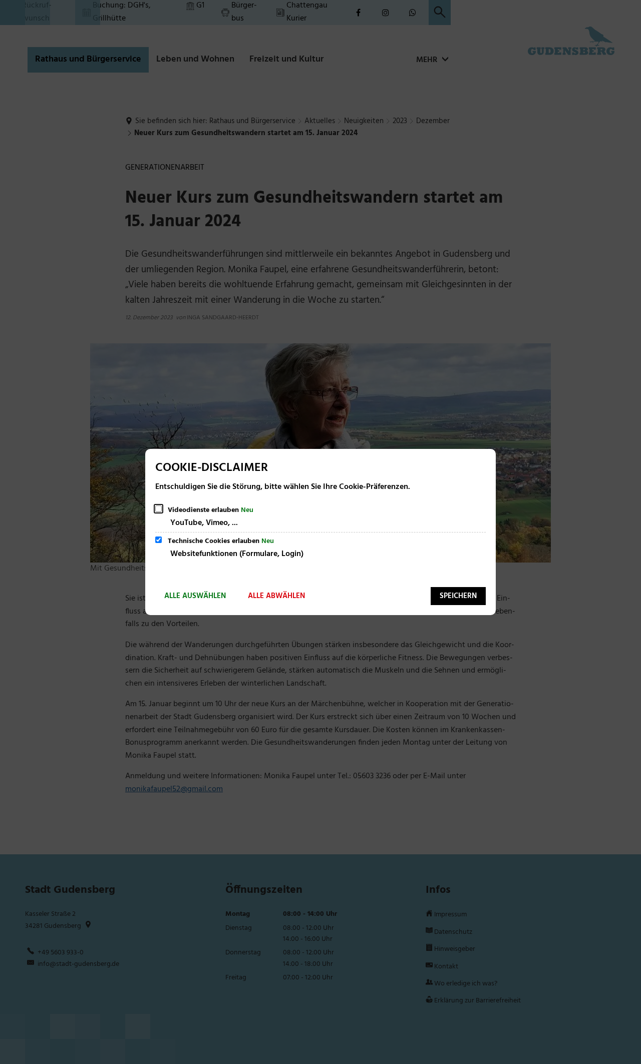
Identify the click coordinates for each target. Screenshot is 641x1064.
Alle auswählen (195, 596)
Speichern (458, 596)
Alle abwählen (276, 596)
